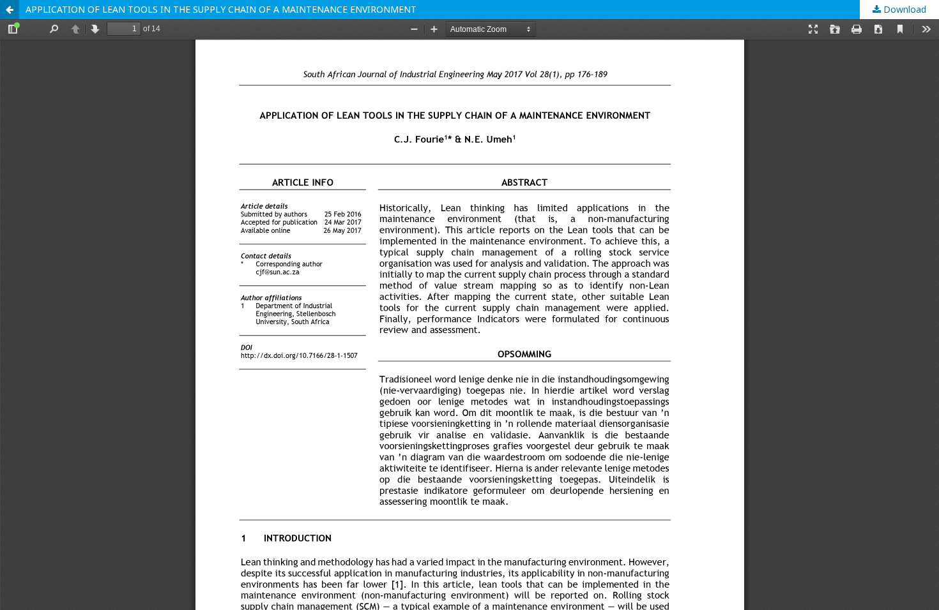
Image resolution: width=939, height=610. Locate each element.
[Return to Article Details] (9, 9)
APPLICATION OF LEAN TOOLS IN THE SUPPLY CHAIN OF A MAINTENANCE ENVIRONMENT (221, 9)
